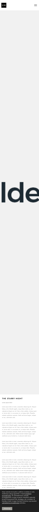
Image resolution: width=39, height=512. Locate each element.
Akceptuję (7, 508)
